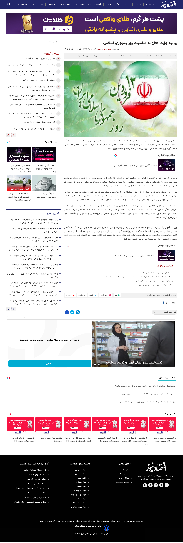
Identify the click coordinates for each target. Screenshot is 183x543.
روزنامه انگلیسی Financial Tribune (31, 488)
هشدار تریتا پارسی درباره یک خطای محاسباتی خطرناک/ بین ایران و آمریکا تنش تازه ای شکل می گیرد (32, 115)
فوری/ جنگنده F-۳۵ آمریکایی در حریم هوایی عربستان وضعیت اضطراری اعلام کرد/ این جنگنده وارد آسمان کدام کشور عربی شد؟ (33, 284)
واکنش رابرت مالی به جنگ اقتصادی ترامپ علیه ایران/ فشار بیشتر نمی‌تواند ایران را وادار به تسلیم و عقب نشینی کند (35, 266)
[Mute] (99, 364)
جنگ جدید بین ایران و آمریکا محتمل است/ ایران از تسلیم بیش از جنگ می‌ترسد (32, 275)
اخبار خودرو (81, 486)
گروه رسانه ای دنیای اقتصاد (34, 470)
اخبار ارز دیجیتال (79, 503)
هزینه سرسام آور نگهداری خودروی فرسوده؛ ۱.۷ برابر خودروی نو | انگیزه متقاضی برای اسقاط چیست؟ (33, 239)
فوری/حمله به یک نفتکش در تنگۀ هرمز (39, 122)
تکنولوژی (80, 4)
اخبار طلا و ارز (80, 469)
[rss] (145, 485)
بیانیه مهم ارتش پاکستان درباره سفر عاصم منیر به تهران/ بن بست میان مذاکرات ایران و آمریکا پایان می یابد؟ (34, 257)
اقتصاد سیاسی (94, 4)
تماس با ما (124, 474)
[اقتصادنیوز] (156, 467)
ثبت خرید (49, 363)
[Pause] (95, 364)
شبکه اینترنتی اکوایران (36, 479)
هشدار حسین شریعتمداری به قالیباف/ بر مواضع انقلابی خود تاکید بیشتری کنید (35, 230)
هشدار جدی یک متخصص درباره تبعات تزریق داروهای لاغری (31, 65)
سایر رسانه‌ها (23, 4)
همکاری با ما (124, 478)
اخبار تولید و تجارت (78, 494)
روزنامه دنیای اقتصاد (37, 474)
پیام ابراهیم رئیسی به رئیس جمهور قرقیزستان (154, 281)
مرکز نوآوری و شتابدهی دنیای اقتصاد (30, 502)
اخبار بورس (81, 478)
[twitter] (161, 485)
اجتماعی (51, 4)
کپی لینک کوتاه (170, 312)
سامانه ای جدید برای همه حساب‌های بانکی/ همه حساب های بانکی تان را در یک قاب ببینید (31, 88)
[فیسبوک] (67, 312)
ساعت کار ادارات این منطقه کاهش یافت (157, 273)
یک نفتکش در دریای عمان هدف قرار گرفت (38, 80)
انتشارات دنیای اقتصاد (36, 493)
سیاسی (138, 4)
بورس (127, 4)
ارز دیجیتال (38, 4)
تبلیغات (126, 469)
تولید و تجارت (65, 4)
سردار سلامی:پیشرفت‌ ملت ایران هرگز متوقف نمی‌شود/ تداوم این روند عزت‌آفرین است (139, 277)
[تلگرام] (78, 312)
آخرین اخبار (53, 213)
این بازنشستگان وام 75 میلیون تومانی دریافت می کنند (33, 128)
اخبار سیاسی (80, 474)
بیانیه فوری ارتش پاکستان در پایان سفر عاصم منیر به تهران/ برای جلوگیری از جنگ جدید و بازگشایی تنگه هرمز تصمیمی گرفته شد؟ (31, 73)
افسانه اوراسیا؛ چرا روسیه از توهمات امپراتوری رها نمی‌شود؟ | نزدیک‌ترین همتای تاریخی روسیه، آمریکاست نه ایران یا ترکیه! (34, 302)
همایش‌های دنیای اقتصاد (35, 497)
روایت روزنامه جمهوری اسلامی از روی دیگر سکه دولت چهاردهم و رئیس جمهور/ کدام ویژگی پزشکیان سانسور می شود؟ (33, 221)
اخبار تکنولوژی (80, 490)
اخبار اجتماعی (80, 498)
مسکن (118, 4)
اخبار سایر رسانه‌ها (104, 49)
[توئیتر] (72, 312)
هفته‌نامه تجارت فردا (37, 483)
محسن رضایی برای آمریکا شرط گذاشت (40, 58)
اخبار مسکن (81, 482)
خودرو (108, 4)
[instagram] (156, 485)
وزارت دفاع (170, 302)
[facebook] (167, 485)
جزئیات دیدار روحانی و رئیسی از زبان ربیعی (156, 285)
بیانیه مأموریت (122, 482)
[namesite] (168, 4)
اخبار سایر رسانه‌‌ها (78, 507)
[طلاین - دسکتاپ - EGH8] (91, 23)
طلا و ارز (151, 4)
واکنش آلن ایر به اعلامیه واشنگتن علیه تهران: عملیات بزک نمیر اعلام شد (32, 106)
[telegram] (150, 485)
